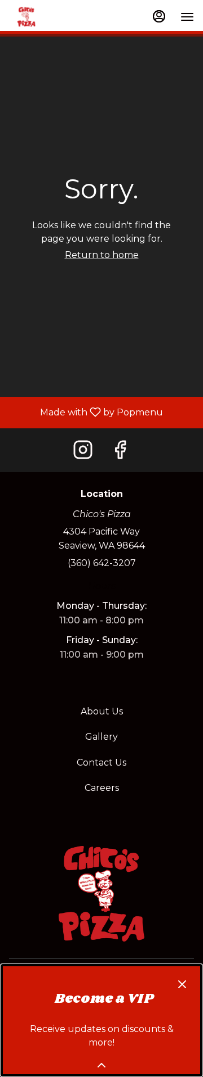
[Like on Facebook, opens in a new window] (120, 450)
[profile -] (159, 16)
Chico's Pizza (101, 894)
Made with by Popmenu (85, 412)
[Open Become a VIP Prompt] (101, 1065)
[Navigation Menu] (187, 16)
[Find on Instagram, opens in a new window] (83, 450)
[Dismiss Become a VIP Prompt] (182, 984)
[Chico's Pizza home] (37, 17)
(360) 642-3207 (102, 563)
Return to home (102, 255)
